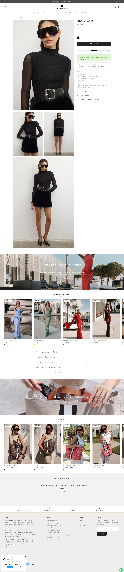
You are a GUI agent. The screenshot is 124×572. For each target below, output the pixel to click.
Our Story (82, 523)
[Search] (5, 7)
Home (14, 17)
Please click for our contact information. (62, 1)
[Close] (25, 556)
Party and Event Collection (62, 294)
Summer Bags (62, 419)
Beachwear (76, 13)
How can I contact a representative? (48, 373)
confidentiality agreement (53, 532)
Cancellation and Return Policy (54, 525)
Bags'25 (84, 13)
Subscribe (102, 533)
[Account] (115, 7)
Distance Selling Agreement (54, 530)
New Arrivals (51, 13)
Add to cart (93, 44)
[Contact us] (121, 570)
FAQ (81, 520)
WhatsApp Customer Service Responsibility (58, 535)
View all (62, 296)
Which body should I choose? (46, 357)
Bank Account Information (53, 520)
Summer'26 (36, 13)
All (90, 13)
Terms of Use (50, 528)
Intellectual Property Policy (53, 537)
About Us (82, 525)
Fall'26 (43, 13)
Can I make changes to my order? (47, 362)
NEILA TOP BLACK (21, 17)
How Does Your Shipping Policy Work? (49, 368)
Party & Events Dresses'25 (64, 13)
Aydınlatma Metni (18, 564)
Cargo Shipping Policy (52, 523)
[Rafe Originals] (62, 6)
